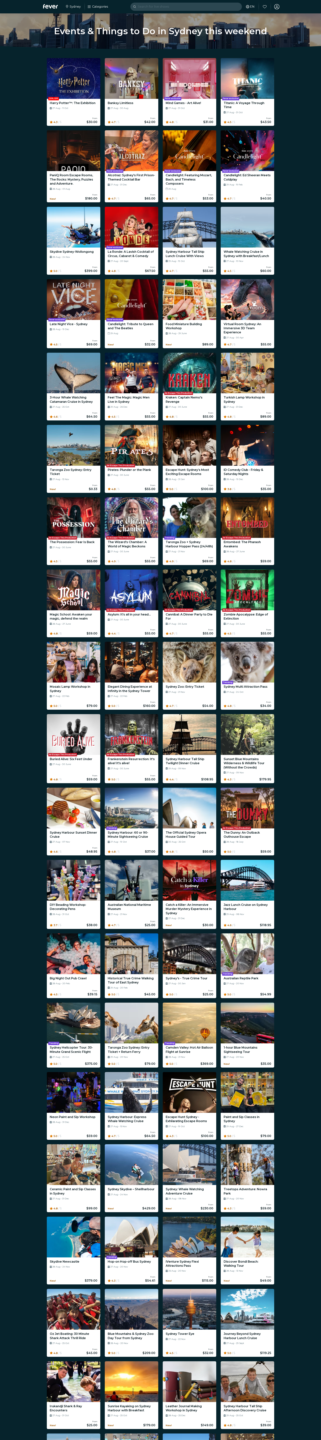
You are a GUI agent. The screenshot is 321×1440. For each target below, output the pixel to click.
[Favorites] (264, 6)
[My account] (276, 6)
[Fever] (50, 6)
